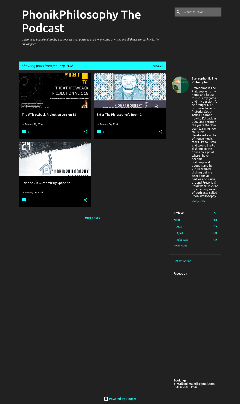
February (182, 239)
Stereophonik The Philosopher (204, 80)
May (179, 226)
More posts (92, 218)
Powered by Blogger (122, 398)
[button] (85, 131)
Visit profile (198, 201)
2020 (176, 220)
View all (158, 66)
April (179, 233)
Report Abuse (182, 261)
